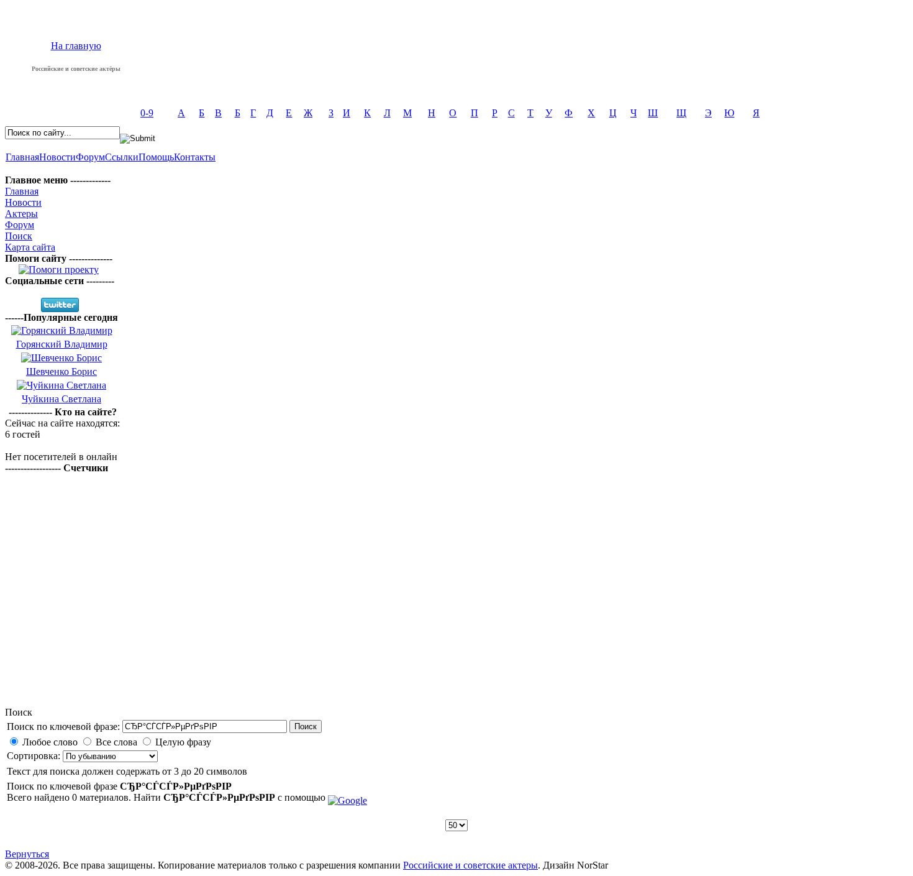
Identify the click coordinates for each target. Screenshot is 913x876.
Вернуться (27, 854)
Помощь (156, 157)
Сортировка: (35, 755)
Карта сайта (30, 247)
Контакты (195, 157)
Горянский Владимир (61, 344)
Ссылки (122, 157)
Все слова (116, 742)
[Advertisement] (456, 609)
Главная (22, 157)
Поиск (18, 236)
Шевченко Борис (61, 371)
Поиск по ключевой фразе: (63, 726)
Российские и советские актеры (470, 865)
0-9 (146, 113)
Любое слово (50, 742)
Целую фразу (183, 742)
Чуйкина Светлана (61, 399)
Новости (57, 157)
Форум (90, 157)
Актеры (21, 213)
